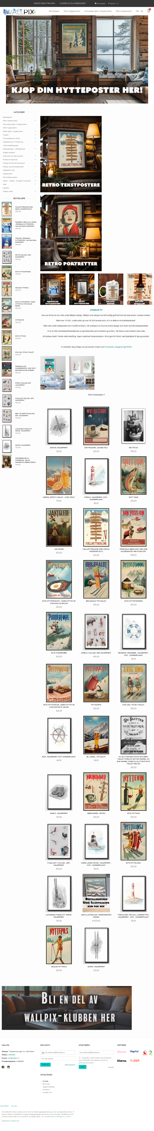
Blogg (14, 1106)
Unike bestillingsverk (10, 146)
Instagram (119, 347)
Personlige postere (10, 177)
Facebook (109, 347)
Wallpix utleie (8, 191)
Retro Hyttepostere (10, 121)
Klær (4, 184)
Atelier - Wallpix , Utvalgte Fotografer (17, 181)
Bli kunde (46, 1084)
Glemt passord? (70, 1065)
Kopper (6, 135)
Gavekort (46, 1090)
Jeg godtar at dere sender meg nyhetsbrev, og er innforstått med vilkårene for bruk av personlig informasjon (95, 1060)
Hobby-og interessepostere (13, 167)
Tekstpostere (7, 174)
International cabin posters (13, 156)
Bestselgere (7, 117)
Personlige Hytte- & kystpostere (15, 124)
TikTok (129, 347)
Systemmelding (48, 1087)
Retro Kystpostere (10, 128)
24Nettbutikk (14, 1121)
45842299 (11, 1055)
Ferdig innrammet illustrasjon (14, 163)
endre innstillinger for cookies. (60, 1116)
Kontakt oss (47, 1092)
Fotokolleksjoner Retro (11, 138)
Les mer (111, 1067)
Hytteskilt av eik (9, 170)
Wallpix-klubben (9, 153)
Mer (137, 11)
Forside (45, 1081)
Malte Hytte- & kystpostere (13, 131)
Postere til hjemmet (10, 160)
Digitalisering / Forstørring (13, 142)
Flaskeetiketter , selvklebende (14, 149)
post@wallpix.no (13, 1058)
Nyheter (6, 188)
